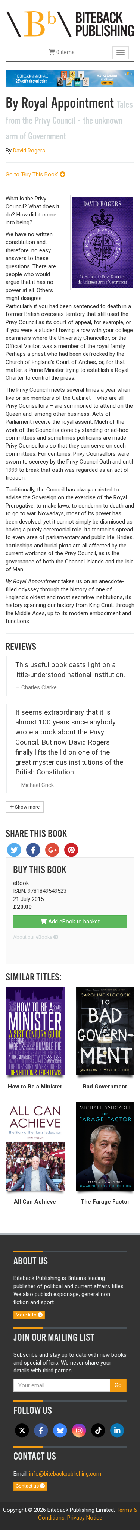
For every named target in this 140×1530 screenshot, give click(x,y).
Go (118, 1385)
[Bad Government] (105, 1031)
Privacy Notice (84, 1517)
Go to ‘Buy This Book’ (33, 174)
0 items (65, 52)
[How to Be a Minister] (35, 1031)
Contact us (28, 1486)
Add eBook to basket (73, 921)
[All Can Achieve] (35, 1146)
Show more (27, 807)
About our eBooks (33, 937)
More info (27, 1315)
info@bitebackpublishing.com (65, 1473)
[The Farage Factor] (105, 1146)
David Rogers (29, 150)
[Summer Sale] (70, 78)
